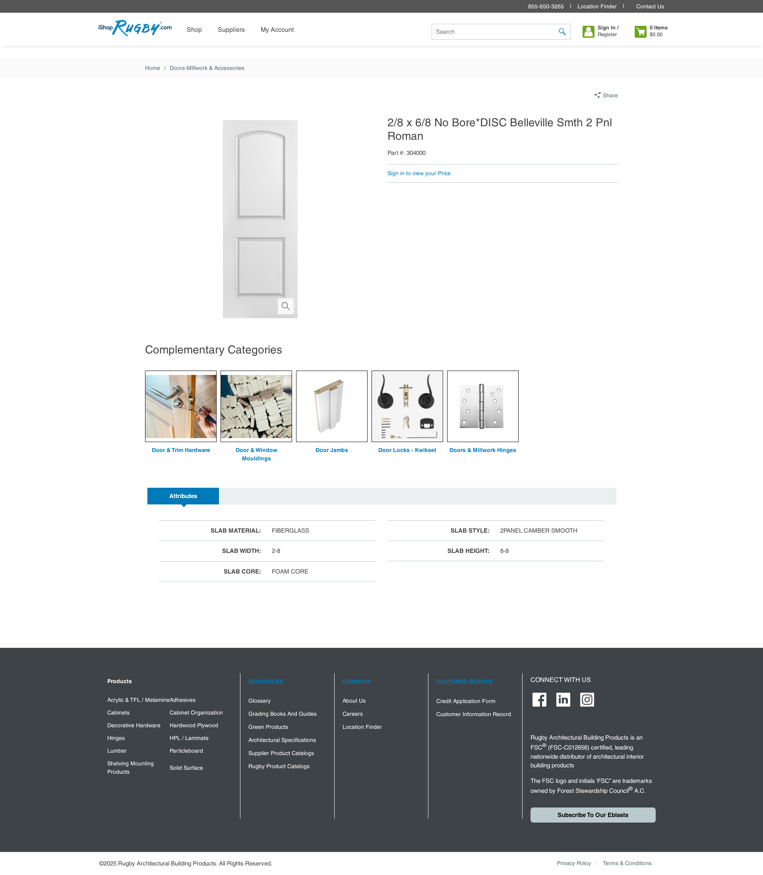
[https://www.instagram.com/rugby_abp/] (587, 700)
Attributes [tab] (183, 496)
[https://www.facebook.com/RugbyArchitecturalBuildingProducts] (539, 700)
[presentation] (183, 496)
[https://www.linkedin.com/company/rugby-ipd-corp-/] (563, 700)
